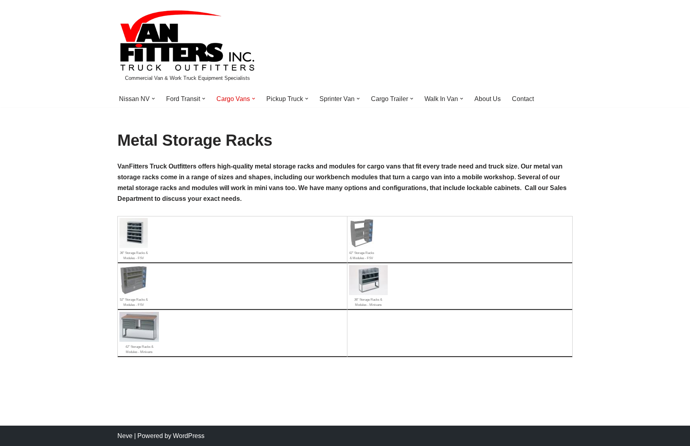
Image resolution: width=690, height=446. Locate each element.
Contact (523, 98)
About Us (487, 98)
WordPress (188, 435)
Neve (125, 435)
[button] (153, 98)
